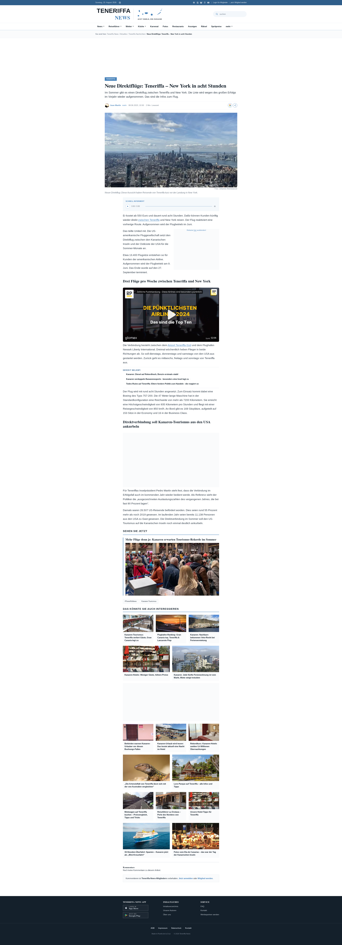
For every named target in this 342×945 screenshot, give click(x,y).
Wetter (129, 26)
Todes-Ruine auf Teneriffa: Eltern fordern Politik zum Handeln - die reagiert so (162, 384)
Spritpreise (216, 26)
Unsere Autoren (169, 910)
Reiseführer (114, 26)
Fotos (165, 26)
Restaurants (178, 26)
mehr (228, 26)
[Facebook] (194, 3)
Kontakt (204, 910)
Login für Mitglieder (220, 2)
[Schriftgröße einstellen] (119, 2)
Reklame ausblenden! (196, 230)
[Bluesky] (201, 3)
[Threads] (198, 3)
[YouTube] (208, 3)
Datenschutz (176, 928)
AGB (152, 928)
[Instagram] (205, 3)
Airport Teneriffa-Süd (179, 345)
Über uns (167, 914)
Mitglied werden (205, 878)
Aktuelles (123, 34)
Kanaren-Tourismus (148, 601)
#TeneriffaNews (131, 601)
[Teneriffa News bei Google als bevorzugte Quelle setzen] (230, 105)
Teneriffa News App (134, 902)
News (99, 26)
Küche (141, 26)
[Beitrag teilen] (235, 105)
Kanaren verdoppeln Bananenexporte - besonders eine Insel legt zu (157, 379)
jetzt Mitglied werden (239, 2)
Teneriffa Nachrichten (137, 34)
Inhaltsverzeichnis (170, 906)
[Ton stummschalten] (215, 206)
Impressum (163, 928)
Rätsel (204, 26)
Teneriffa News (112, 34)
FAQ (202, 906)
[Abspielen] (128, 206)
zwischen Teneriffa (149, 219)
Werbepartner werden (210, 914)
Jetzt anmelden (186, 878)
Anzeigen (192, 26)
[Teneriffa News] (130, 14)
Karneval (154, 26)
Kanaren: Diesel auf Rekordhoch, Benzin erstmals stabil (152, 374)
